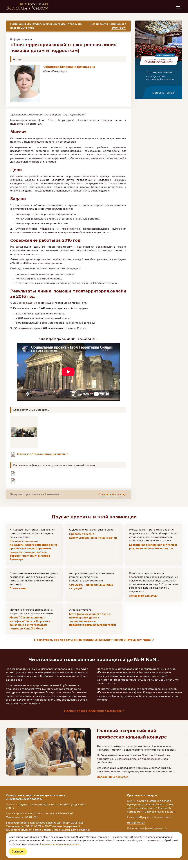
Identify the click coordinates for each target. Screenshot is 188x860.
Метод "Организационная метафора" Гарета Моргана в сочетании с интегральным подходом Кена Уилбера (30, 623)
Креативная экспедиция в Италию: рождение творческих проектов (153, 546)
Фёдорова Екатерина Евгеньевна (69, 67)
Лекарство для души (143, 595)
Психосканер (18, 588)
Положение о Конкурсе (112, 777)
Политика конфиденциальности (147, 828)
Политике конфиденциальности (60, 844)
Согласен (18, 851)
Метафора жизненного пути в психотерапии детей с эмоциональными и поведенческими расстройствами (92, 619)
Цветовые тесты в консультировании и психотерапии (93, 535)
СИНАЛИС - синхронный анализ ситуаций (91, 586)
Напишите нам (136, 822)
